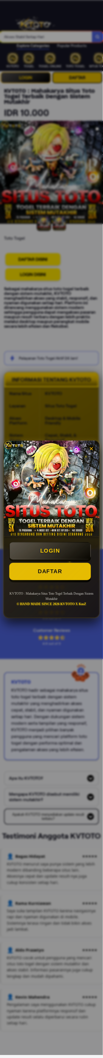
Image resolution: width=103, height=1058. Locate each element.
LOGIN (50, 551)
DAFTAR (50, 572)
